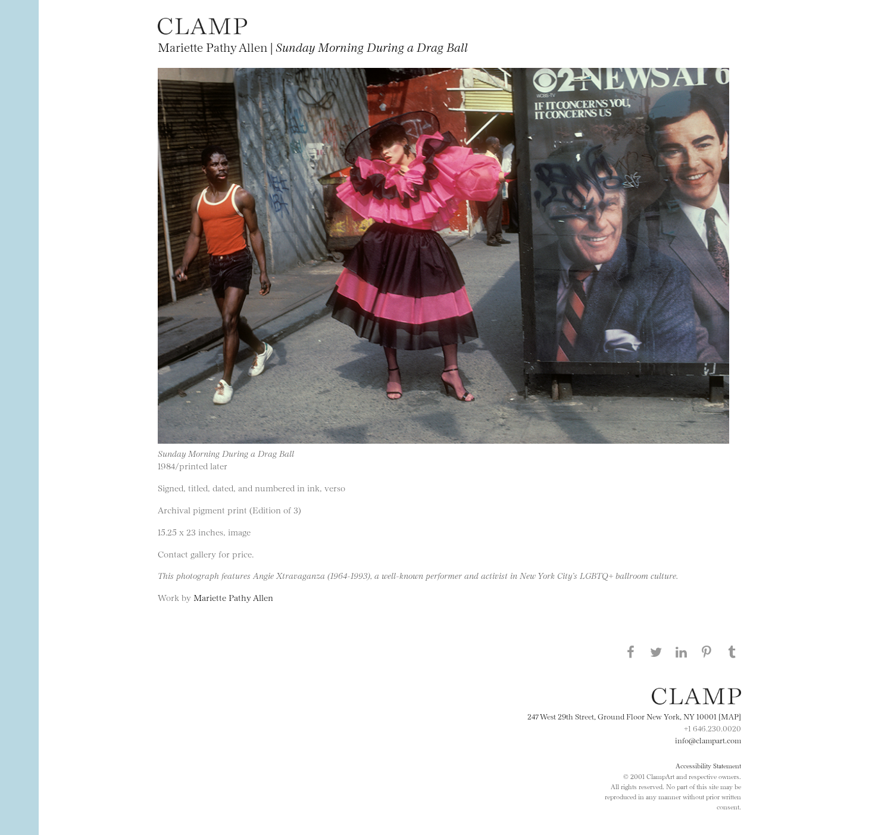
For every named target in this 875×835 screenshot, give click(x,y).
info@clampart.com (708, 739)
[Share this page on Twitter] (656, 651)
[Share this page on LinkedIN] (681, 651)
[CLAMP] (202, 30)
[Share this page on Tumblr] (732, 651)
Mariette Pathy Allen (233, 597)
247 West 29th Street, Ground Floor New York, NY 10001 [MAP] (634, 716)
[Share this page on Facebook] (630, 651)
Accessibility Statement (708, 765)
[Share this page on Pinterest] (706, 651)
